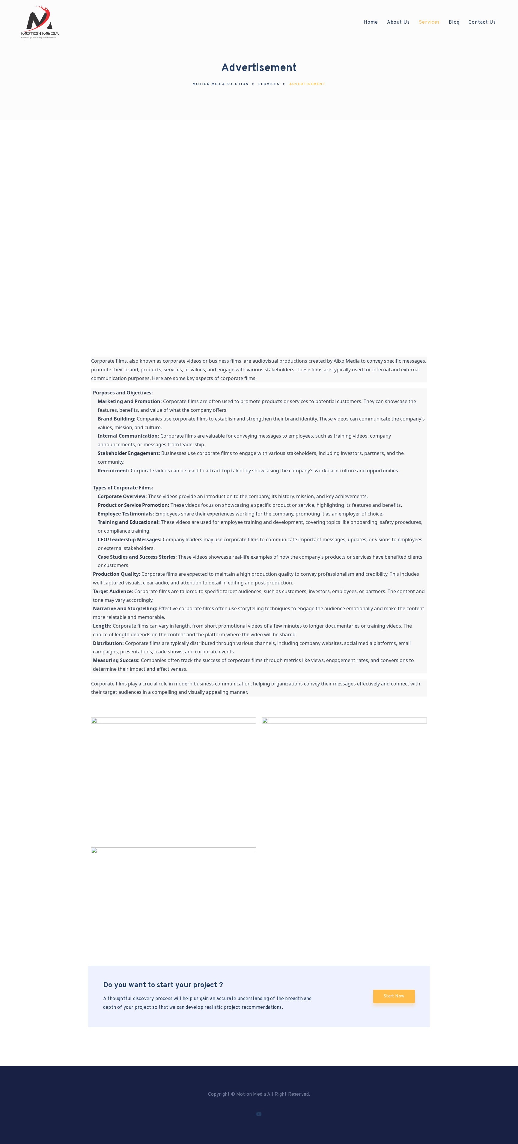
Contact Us (482, 22)
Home (371, 22)
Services (429, 22)
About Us (398, 22)
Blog (454, 22)
